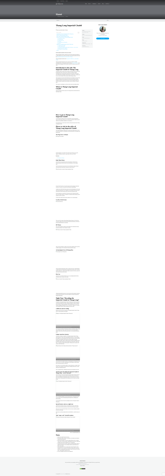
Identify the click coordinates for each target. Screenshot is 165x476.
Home (86, 3)
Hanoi (67, 16)
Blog (103, 3)
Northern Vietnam (61, 16)
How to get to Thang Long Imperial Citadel (63, 36)
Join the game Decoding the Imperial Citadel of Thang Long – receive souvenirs (68, 47)
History (59, 27)
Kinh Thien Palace (60, 39)
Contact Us (77, 464)
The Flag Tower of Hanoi (61, 38)
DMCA (80, 468)
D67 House (59, 41)
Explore (99, 3)
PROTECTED (83, 468)
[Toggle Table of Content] (78, 32)
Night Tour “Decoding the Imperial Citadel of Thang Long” (65, 44)
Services (89, 3)
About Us (80, 464)
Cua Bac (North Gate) (61, 40)
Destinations (94, 3)
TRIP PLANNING (103, 38)
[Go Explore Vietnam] (59, 3)
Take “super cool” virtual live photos (62, 49)
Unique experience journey (61, 46)
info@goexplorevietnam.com (82, 463)
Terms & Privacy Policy (86, 464)
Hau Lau (59, 43)
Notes (58, 50)
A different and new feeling (61, 45)
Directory (58, 20)
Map (107, 20)
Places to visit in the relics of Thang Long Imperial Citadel (65, 37)
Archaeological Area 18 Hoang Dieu (62, 42)
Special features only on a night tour (62, 48)
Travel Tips (107, 3)
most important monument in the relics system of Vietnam (64, 56)
